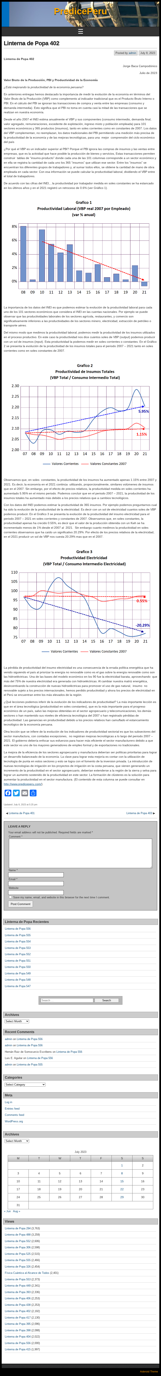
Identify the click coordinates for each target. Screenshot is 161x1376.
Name (13, 870)
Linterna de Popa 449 (18, 1285)
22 (122, 1189)
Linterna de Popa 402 (31, 43)
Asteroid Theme (149, 1371)
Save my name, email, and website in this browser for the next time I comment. (61, 897)
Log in (8, 1102)
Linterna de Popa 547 (18, 986)
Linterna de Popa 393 (18, 1292)
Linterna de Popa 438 (18, 1304)
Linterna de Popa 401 (22, 813)
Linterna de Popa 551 (18, 960)
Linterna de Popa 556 (18, 928)
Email (13, 879)
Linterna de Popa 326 (18, 1266)
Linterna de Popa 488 (18, 1234)
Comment (15, 836)
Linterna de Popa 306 (18, 1247)
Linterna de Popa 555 (18, 935)
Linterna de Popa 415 (18, 1349)
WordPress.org (14, 1121)
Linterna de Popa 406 (18, 1298)
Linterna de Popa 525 (18, 1253)
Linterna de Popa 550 (18, 967)
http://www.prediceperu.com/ (23, 784)
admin (132, 53)
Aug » (16, 1211)
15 (122, 1181)
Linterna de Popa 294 (18, 1228)
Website (13, 888)
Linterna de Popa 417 (18, 1317)
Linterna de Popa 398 (18, 1330)
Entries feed (12, 1108)
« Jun (7, 1211)
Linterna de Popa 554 (18, 941)
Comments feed (14, 1114)
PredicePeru (80, 11)
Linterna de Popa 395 (18, 1323)
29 (122, 1197)
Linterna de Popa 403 (139, 813)
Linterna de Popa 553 (18, 948)
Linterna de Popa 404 (18, 1336)
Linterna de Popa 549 (18, 973)
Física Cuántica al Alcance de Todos (27, 1272)
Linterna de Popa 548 (18, 979)
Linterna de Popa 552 (18, 954)
